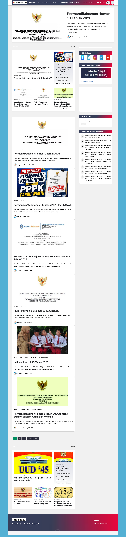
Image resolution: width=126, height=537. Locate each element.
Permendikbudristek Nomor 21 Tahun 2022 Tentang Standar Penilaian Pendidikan (98, 178)
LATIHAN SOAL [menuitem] (88, 2)
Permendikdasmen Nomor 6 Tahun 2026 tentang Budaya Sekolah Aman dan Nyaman (63, 105)
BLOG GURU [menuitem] (101, 2)
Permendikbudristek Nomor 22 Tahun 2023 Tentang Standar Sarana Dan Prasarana (98, 161)
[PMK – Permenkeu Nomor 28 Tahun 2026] (43, 93)
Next (36, 438)
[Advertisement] (96, 98)
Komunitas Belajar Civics (101, 523)
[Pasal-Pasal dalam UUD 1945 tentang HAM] (43, 492)
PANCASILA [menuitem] (33, 2)
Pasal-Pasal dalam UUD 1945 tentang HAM (42, 503)
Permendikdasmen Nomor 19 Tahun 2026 (88, 16)
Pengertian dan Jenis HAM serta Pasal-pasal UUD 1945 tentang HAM (63, 504)
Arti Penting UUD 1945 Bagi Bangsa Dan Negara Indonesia (32, 479)
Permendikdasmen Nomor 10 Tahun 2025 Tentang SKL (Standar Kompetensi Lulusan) (98, 147)
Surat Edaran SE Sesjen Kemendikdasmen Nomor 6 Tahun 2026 (22, 104)
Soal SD (34, 357)
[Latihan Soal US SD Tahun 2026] (42, 340)
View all (73, 46)
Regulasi (23, 306)
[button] (108, 3)
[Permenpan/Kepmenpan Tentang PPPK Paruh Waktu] (63, 57)
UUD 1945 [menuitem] (45, 2)
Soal (27, 357)
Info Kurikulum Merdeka (87, 81)
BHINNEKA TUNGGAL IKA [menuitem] (69, 2)
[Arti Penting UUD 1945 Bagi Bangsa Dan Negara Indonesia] (33, 462)
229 (30, 438)
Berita (16, 149)
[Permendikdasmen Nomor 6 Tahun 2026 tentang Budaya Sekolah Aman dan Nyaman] (63, 93)
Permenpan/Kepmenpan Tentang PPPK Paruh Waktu (63, 69)
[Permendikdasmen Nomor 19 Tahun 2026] (37, 25)
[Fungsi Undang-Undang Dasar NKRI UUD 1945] (63, 457)
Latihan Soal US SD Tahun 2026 (31, 362)
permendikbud (25, 409)
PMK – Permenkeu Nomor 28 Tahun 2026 (42, 103)
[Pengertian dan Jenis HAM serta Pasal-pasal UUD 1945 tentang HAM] (63, 492)
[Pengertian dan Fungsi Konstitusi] (23, 492)
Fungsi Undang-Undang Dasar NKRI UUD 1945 (63, 469)
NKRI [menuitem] (54, 2)
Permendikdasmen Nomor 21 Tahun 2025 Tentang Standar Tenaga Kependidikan (98, 154)
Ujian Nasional (44, 357)
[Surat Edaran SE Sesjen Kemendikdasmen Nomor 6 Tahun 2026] (23, 93)
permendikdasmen (33, 149)
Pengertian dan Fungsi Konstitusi (22, 503)
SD (21, 357)
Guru (22, 149)
